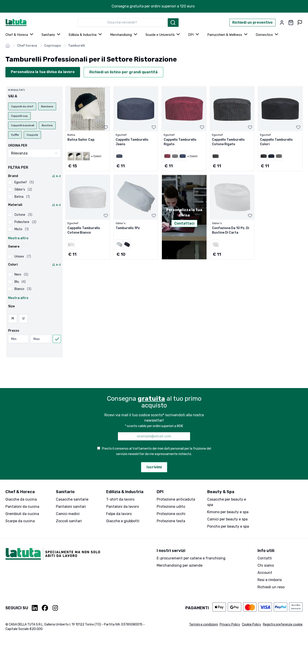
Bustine (47, 125)
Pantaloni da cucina (22, 506)
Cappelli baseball (22, 125)
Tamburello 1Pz (128, 228)
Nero (21, 274)
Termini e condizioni (203, 624)
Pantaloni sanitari (71, 506)
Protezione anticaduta (176, 499)
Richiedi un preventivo (252, 22)
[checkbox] (10, 182)
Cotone (23, 215)
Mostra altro (18, 238)
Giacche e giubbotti (122, 521)
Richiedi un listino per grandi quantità (123, 72)
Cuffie (15, 134)
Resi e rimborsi (269, 580)
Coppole (32, 134)
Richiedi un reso (271, 587)
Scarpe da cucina (20, 521)
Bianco (22, 289)
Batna (22, 197)
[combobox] (123, 22)
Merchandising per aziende (179, 565)
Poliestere (25, 222)
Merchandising (121, 35)
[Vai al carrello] (291, 22)
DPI (191, 35)
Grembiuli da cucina (22, 514)
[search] (173, 22)
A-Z (58, 176)
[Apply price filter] (57, 339)
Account (264, 572)
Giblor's (23, 189)
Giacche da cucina (21, 499)
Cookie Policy (251, 624)
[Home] (7, 46)
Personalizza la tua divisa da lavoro (43, 72)
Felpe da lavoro (119, 514)
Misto (21, 229)
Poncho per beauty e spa (228, 526)
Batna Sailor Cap (80, 140)
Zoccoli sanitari (69, 521)
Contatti (264, 558)
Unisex (22, 256)
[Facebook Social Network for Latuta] (45, 608)
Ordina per (17, 145)
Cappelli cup (19, 115)
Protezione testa (171, 521)
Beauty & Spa (220, 491)
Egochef (24, 182)
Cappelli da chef (22, 106)
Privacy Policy (230, 624)
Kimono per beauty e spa (227, 512)
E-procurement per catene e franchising (191, 558)
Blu (20, 282)
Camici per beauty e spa (227, 519)
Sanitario (48, 35)
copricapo (52, 46)
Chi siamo (265, 565)
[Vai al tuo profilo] (282, 22)
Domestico (264, 35)
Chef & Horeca (16, 35)
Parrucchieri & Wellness (224, 35)
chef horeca (27, 46)
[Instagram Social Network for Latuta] (55, 608)
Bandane (47, 106)
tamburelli (76, 46)
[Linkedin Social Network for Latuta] (35, 608)
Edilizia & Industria (83, 35)
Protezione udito (171, 506)
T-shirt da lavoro (120, 499)
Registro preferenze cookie (283, 624)
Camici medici (68, 514)
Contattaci (184, 223)
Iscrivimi (154, 467)
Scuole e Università (160, 35)
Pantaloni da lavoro (122, 506)
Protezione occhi (171, 514)
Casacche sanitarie (72, 499)
